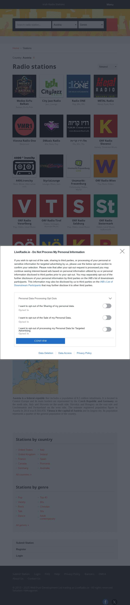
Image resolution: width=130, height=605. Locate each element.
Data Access (65, 353)
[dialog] (65, 302)
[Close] (123, 252)
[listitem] (65, 298)
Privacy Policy (84, 353)
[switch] (107, 306)
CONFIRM (40, 341)
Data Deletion (46, 353)
